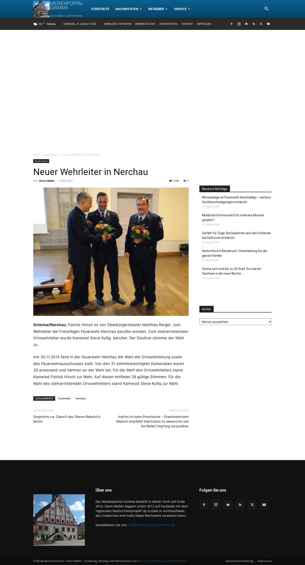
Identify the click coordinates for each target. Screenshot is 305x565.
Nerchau (81, 398)
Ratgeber (156, 9)
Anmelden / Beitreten (118, 23)
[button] (266, 9)
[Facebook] (231, 24)
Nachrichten (126, 9)
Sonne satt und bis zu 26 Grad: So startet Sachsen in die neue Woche (231, 271)
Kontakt (187, 23)
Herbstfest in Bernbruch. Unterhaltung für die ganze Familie (234, 253)
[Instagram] (239, 24)
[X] (261, 24)
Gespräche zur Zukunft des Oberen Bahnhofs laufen (66, 419)
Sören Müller (47, 180)
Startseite (100, 9)
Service (180, 9)
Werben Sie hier (145, 23)
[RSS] (253, 24)
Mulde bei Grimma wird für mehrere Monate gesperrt (233, 217)
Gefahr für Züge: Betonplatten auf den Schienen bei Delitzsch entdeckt (236, 235)
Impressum (204, 23)
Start (36, 154)
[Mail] (246, 24)
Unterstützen (168, 23)
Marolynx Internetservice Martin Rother (162, 561)
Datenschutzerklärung (239, 561)
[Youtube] (268, 24)
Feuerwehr (64, 398)
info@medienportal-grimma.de (151, 525)
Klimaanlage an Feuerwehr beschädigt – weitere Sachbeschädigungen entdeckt (236, 200)
